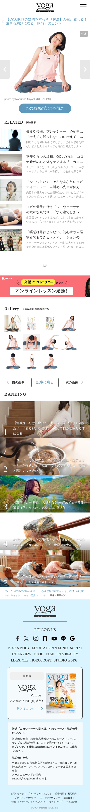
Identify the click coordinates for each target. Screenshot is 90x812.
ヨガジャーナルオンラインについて (28, 802)
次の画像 (72, 382)
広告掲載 (59, 794)
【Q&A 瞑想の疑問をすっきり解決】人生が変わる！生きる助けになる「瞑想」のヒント (46, 21)
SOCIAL (76, 648)
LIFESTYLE (19, 660)
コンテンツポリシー (50, 797)
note (45, 638)
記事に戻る (45, 382)
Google (72, 638)
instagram (35, 638)
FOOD (38, 654)
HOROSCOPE (41, 660)
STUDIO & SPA (65, 660)
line (63, 638)
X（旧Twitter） (26, 638)
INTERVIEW (21, 654)
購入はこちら (25, 708)
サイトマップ (55, 802)
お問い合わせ (17, 794)
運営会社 (68, 797)
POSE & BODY (19, 648)
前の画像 (18, 382)
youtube (54, 638)
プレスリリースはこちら (40, 794)
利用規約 (72, 794)
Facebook (16, 638)
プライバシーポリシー (25, 797)
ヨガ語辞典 (71, 802)
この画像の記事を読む (45, 108)
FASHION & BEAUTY (62, 654)
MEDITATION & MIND (50, 648)
